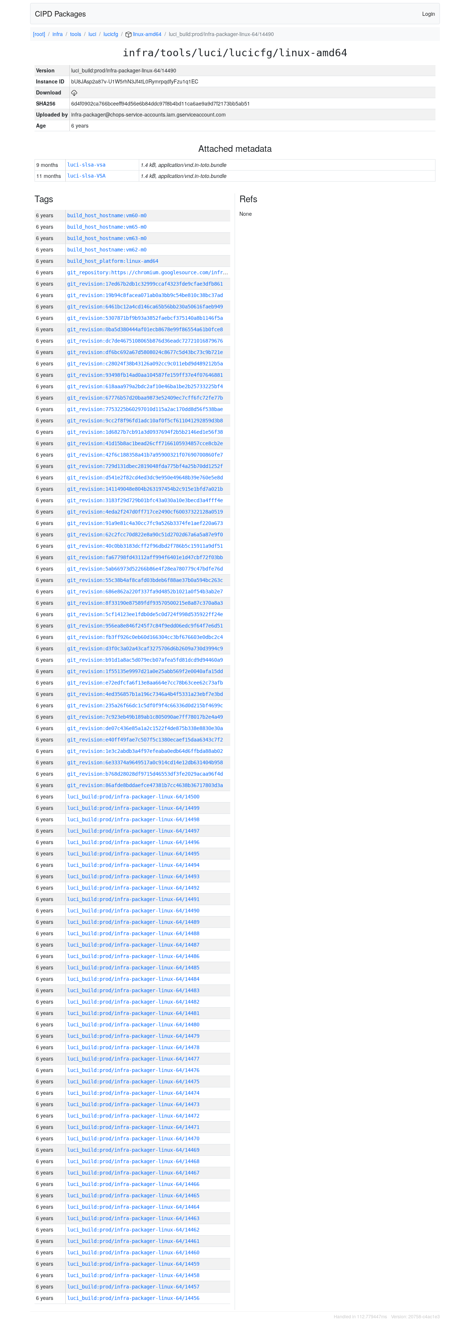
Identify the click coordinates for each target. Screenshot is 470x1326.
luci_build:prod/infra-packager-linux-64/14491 (133, 899)
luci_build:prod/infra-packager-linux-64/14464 (133, 1207)
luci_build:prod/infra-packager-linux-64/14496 (133, 842)
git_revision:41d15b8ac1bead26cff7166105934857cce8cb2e (145, 443)
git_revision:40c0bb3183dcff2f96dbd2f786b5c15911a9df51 (145, 546)
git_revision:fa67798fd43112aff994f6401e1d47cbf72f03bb (145, 557)
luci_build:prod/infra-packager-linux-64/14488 (133, 933)
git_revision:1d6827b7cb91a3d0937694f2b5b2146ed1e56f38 (145, 432)
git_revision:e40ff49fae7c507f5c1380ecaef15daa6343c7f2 (145, 740)
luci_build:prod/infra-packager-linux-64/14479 (133, 1036)
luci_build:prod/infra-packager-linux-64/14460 (133, 1252)
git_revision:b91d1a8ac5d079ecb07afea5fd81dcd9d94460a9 (145, 660)
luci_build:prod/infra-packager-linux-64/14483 (133, 990)
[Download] (74, 92)
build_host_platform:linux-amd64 (112, 261)
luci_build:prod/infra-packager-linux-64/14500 (133, 797)
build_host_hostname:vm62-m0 (107, 250)
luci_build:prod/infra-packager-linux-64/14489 (133, 922)
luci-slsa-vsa (86, 165)
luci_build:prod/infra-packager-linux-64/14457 (133, 1287)
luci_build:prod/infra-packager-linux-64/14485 (133, 968)
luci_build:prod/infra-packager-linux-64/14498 (133, 819)
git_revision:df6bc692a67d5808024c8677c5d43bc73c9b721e (145, 352)
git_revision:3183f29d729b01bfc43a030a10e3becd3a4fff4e (145, 500)
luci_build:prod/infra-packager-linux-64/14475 (133, 1081)
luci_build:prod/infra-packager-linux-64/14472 (133, 1116)
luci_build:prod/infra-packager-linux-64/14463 (133, 1218)
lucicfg (111, 33)
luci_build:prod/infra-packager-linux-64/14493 (133, 876)
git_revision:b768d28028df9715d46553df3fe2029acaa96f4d (145, 774)
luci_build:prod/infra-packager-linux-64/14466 (133, 1184)
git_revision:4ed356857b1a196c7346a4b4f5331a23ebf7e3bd (145, 694)
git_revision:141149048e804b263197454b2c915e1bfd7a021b (145, 489)
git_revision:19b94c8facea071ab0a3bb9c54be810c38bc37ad (145, 295)
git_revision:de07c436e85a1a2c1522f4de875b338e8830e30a (145, 728)
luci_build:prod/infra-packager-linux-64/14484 (133, 979)
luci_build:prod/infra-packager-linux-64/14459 (133, 1264)
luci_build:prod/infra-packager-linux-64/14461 (133, 1241)
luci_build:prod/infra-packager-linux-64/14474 (133, 1093)
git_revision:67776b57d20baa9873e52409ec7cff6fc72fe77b (145, 398)
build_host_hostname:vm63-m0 (107, 238)
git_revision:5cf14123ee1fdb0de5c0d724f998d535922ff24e (145, 614)
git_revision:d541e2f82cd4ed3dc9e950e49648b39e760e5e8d (145, 477)
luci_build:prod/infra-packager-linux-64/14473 (133, 1104)
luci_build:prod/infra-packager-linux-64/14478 (133, 1047)
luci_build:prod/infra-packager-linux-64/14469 (133, 1150)
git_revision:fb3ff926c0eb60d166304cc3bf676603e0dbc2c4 (145, 637)
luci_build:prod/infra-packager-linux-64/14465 (133, 1195)
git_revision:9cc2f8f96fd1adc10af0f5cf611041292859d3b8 (145, 420)
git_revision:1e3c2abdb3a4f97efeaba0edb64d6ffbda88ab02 (145, 751)
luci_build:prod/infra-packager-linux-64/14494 (133, 865)
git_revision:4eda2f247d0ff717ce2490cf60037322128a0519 (145, 512)
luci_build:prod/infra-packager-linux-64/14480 (133, 1024)
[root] (39, 33)
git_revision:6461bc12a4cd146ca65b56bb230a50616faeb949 (145, 307)
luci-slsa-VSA (86, 176)
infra (58, 33)
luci (92, 33)
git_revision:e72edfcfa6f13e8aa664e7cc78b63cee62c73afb (145, 683)
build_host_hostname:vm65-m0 (107, 227)
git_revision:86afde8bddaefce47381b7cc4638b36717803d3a (145, 785)
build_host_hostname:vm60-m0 (107, 215)
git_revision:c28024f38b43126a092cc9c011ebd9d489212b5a (145, 364)
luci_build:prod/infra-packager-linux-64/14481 (133, 1013)
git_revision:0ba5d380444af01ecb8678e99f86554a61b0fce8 (145, 329)
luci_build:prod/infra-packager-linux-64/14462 (133, 1230)
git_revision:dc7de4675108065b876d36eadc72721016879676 (145, 341)
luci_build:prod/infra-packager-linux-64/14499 (133, 808)
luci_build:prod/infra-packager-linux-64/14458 (133, 1275)
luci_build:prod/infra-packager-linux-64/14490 (133, 911)
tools (75, 33)
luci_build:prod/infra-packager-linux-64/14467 (133, 1173)
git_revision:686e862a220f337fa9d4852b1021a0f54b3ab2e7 (145, 591)
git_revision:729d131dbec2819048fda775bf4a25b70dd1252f (145, 466)
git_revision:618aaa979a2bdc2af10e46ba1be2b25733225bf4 (145, 386)
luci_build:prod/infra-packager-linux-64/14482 (133, 1002)
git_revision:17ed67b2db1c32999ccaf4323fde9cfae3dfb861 (145, 284)
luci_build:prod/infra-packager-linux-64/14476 (133, 1070)
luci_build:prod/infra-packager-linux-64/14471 (133, 1127)
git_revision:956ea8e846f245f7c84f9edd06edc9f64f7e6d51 (145, 626)
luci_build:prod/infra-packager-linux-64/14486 (133, 956)
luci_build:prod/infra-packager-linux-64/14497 (133, 831)
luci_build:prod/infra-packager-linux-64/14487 (133, 945)
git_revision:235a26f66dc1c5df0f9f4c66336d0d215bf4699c (145, 705)
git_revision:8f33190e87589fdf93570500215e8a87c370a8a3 (145, 603)
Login (428, 13)
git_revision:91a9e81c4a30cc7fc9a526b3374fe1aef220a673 (145, 523)
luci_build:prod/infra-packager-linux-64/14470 (133, 1138)
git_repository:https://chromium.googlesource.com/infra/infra (155, 272)
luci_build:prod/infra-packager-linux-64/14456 (133, 1298)
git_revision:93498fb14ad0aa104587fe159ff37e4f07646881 (145, 375)
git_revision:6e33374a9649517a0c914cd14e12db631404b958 (145, 762)
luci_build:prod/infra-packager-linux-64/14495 (133, 854)
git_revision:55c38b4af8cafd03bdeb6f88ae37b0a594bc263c (145, 580)
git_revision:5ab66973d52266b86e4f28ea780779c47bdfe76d (145, 569)
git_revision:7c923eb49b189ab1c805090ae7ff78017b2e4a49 (145, 717)
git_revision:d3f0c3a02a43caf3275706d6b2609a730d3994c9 (145, 648)
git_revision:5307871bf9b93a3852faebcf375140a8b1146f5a (145, 318)
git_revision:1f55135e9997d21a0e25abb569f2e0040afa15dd (145, 671)
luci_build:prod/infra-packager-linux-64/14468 (133, 1161)
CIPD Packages (60, 13)
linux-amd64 (146, 33)
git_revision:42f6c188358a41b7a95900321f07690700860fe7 (145, 455)
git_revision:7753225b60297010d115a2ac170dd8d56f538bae (145, 409)
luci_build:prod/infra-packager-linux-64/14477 (133, 1059)
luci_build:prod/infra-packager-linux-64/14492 (133, 888)
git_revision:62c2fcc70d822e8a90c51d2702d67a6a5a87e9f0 (145, 534)
